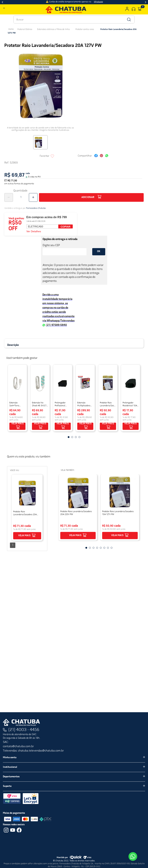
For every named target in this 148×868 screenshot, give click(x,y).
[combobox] (74, 19)
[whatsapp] (106, 156)
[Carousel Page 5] (101, 548)
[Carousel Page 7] (108, 548)
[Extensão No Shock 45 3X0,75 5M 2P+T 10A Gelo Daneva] (40, 383)
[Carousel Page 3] (76, 437)
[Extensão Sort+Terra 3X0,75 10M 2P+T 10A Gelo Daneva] (17, 383)
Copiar (65, 226)
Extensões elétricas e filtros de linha (53, 29)
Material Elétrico (24, 29)
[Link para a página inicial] (11, 29)
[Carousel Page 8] (111, 548)
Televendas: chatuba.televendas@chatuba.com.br (33, 750)
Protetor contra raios (84, 29)
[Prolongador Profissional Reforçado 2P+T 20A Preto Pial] (63, 383)
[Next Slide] (145, 2)
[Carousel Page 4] (79, 437)
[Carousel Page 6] (104, 548)
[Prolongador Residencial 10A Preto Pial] (131, 383)
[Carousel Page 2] (72, 437)
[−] (8, 197)
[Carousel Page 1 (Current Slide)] (68, 437)
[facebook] (96, 156)
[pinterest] (101, 156)
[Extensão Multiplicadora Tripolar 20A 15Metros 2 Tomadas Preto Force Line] (85, 383)
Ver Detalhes (33, 231)
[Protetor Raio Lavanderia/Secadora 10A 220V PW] (108, 383)
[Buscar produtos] (129, 19)
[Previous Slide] (2, 2)
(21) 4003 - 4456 (23, 730)
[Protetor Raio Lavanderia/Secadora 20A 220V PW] (78, 493)
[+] (33, 197)
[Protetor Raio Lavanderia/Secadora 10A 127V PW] (120, 493)
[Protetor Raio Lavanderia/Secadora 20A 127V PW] (27, 493)
